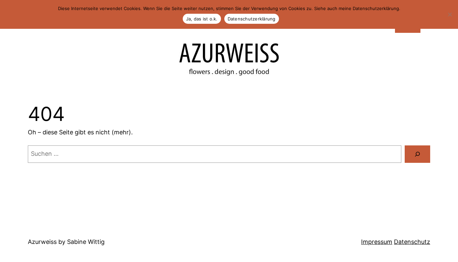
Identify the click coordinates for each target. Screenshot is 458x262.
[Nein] (449, 14)
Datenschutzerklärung (252, 18)
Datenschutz (412, 241)
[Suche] (417, 154)
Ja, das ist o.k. (202, 18)
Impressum (376, 241)
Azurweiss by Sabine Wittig (66, 241)
